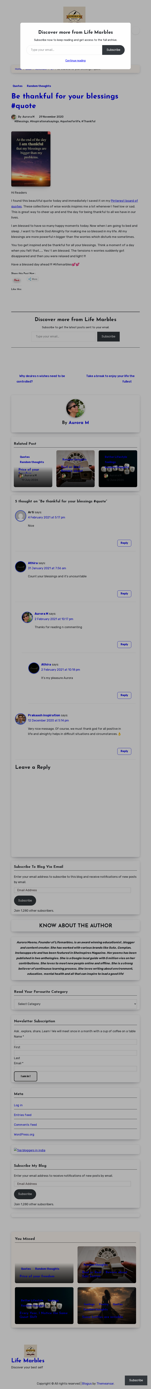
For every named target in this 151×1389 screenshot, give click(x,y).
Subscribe (113, 50)
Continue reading (75, 60)
